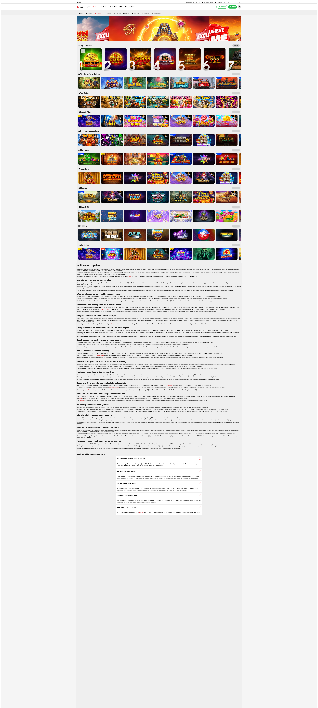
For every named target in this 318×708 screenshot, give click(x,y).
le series (86, 377)
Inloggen (232, 7)
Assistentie (228, 2)
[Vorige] (107, 28)
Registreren (222, 7)
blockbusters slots (90, 390)
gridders (81, 400)
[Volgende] (211, 28)
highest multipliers (114, 387)
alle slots (121, 418)
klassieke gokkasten (104, 309)
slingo (80, 398)
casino (129, 276)
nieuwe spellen (99, 355)
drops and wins (168, 385)
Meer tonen (236, 45)
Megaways (114, 324)
